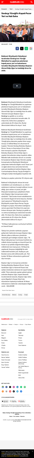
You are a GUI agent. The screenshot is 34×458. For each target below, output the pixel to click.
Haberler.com (5, 352)
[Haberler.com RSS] (2, 391)
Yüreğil (26, 294)
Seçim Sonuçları (5, 360)
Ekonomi (3, 333)
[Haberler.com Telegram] (17, 391)
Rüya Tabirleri (5, 365)
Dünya (3, 348)
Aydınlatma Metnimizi (13, 456)
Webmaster (21, 370)
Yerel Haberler (22, 345)
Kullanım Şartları (22, 355)
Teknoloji (20, 335)
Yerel (11, 9)
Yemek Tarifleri (5, 367)
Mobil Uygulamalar (23, 372)
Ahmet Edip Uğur (6, 294)
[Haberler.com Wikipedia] (6, 391)
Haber (10, 416)
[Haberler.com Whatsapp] (21, 387)
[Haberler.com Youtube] (10, 391)
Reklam (10, 324)
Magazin (3, 338)
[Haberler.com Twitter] (10, 387)
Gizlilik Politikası (22, 357)
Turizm (20, 340)
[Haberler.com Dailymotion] (21, 391)
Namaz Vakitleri (5, 357)
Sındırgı (20, 294)
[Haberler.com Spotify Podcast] (24, 387)
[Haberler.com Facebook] (6, 387)
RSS (19, 375)
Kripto (3, 343)
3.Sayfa (3, 345)
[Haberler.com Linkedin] (17, 387)
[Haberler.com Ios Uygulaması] (5, 401)
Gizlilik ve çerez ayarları (9, 419)
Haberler (3, 330)
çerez (3, 453)
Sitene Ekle (21, 377)
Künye (21, 324)
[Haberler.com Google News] (2, 387)
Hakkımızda (4, 324)
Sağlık (20, 333)
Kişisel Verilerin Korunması (22, 363)
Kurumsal (21, 352)
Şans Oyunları (5, 362)
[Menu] (2, 2)
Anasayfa (4, 9)
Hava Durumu (5, 355)
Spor (2, 335)
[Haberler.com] (7, 319)
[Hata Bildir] (18, 419)
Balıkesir (14, 294)
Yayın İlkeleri (28, 324)
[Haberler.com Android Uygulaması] (13, 401)
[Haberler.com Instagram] (13, 387)
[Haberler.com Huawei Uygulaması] (21, 401)
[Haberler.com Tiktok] (13, 391)
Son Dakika (4, 340)
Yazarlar (20, 343)
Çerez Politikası (22, 360)
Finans (20, 338)
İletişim (16, 324)
